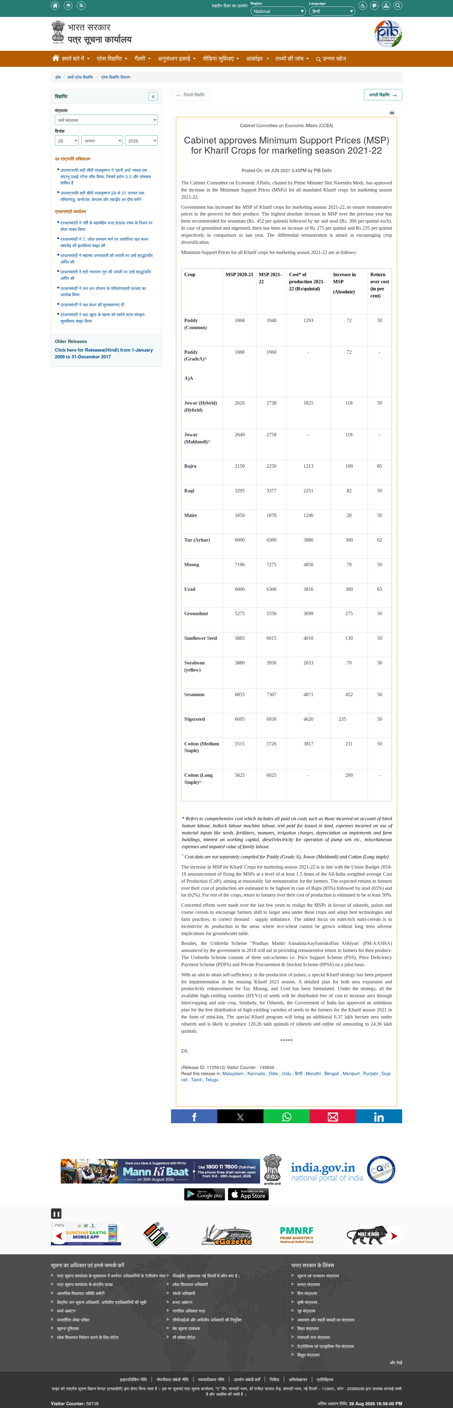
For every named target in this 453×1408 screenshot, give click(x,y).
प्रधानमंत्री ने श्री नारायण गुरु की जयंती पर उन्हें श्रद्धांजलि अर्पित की (105, 274)
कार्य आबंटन (66, 1310)
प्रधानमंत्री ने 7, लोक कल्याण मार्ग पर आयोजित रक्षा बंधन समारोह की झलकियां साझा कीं (104, 242)
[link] (160, 1170)
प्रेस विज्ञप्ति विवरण (115, 77)
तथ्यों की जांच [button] (289, 58)
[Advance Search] (397, 5)
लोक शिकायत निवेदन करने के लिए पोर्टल (87, 1337)
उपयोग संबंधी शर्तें (247, 1379)
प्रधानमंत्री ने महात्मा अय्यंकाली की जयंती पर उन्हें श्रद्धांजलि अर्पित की (106, 258)
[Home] (56, 59)
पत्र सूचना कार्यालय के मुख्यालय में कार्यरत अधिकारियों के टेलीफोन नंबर (111, 1275)
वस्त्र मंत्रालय (308, 1284)
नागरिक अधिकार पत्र (189, 1310)
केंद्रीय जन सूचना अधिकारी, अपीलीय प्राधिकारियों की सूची (101, 1302)
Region (256, 3)
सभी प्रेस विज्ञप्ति (80, 77)
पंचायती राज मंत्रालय (313, 1337)
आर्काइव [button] (254, 58)
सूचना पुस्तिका (68, 1328)
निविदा (274, 1379)
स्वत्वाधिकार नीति (211, 1379)
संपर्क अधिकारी (184, 1293)
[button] (362, 5)
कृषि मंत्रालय (307, 1302)
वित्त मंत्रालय (307, 1293)
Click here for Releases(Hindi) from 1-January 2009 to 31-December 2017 (104, 353)
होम (58, 77)
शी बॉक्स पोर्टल (184, 1337)
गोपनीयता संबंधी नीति (173, 1379)
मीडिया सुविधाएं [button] (218, 58)
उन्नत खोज (333, 58)
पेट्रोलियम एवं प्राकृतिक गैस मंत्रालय (325, 1346)
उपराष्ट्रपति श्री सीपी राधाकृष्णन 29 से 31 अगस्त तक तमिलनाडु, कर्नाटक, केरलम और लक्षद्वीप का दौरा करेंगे (102, 196)
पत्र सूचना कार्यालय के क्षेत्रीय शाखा (85, 1284)
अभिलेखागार (298, 1379)
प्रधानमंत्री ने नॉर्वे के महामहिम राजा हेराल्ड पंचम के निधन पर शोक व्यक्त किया (106, 226)
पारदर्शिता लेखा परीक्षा (73, 1319)
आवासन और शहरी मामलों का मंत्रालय (325, 1319)
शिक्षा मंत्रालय (308, 1328)
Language (317, 3)
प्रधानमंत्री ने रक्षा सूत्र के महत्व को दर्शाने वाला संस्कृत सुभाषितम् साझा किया (102, 317)
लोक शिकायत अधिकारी (190, 1284)
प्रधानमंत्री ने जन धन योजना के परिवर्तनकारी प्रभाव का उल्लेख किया (103, 291)
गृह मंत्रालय (306, 1310)
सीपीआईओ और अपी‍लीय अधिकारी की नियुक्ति (207, 1319)
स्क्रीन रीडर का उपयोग (229, 5)
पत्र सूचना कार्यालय (100, 39)
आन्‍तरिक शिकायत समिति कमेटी (80, 1293)
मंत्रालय (61, 110)
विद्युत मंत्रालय (308, 1354)
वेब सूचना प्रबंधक (186, 1328)
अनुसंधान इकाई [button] (174, 58)
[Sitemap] (386, 5)
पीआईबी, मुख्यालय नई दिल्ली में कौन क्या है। (206, 1275)
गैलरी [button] (140, 58)
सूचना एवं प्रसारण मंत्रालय (318, 1275)
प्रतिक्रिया (325, 1379)
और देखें (396, 1362)
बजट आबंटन (182, 1302)
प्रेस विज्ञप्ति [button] (109, 58)
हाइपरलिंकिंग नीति (133, 1379)
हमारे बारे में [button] (73, 58)
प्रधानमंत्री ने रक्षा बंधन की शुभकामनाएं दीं (92, 304)
